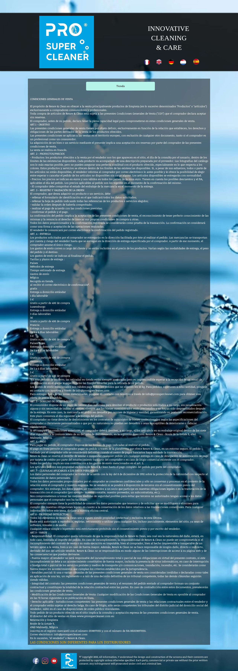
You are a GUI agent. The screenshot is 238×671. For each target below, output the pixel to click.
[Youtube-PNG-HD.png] (54, 661)
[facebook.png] (36, 661)
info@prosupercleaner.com (162, 394)
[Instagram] (45, 661)
